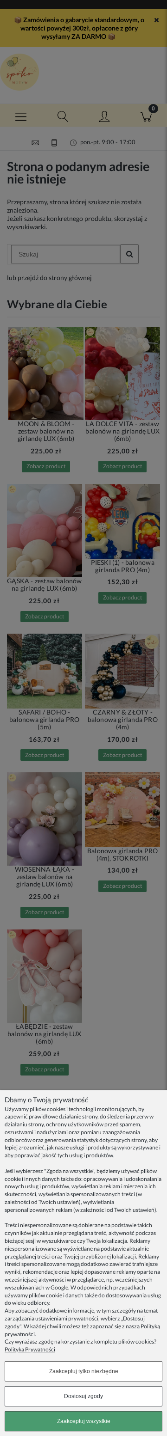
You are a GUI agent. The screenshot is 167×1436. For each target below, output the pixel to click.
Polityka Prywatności (30, 1349)
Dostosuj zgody (83, 1396)
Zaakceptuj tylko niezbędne (83, 1371)
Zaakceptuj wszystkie (83, 1421)
